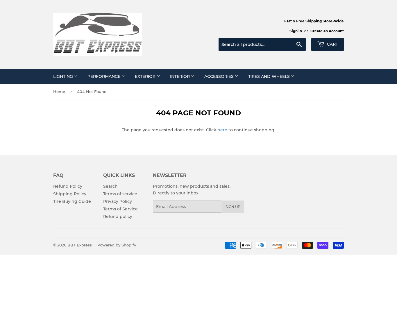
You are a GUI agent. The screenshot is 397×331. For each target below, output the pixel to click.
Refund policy (117, 216)
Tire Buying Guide (72, 201)
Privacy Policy (117, 201)
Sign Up (233, 207)
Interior (180, 76)
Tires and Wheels (269, 76)
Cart (332, 44)
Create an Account (327, 31)
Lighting (63, 76)
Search (110, 186)
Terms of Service (120, 209)
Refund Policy (67, 186)
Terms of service (120, 193)
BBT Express (79, 245)
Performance (104, 76)
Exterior (146, 76)
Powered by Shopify (116, 245)
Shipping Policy (69, 193)
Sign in (295, 31)
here (222, 130)
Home (59, 91)
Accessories (219, 76)
